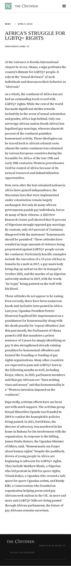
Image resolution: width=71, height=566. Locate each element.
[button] (64, 6)
